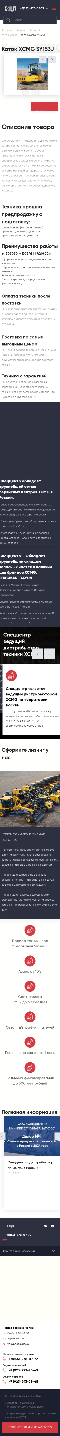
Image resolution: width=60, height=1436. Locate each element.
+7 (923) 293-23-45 (23, 1382)
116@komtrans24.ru (16, 1338)
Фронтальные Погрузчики (18, 1251)
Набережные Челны (47, 8)
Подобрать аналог (42, 106)
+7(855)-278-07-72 (32, 8)
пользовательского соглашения (24, 1406)
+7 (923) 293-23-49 (23, 1370)
